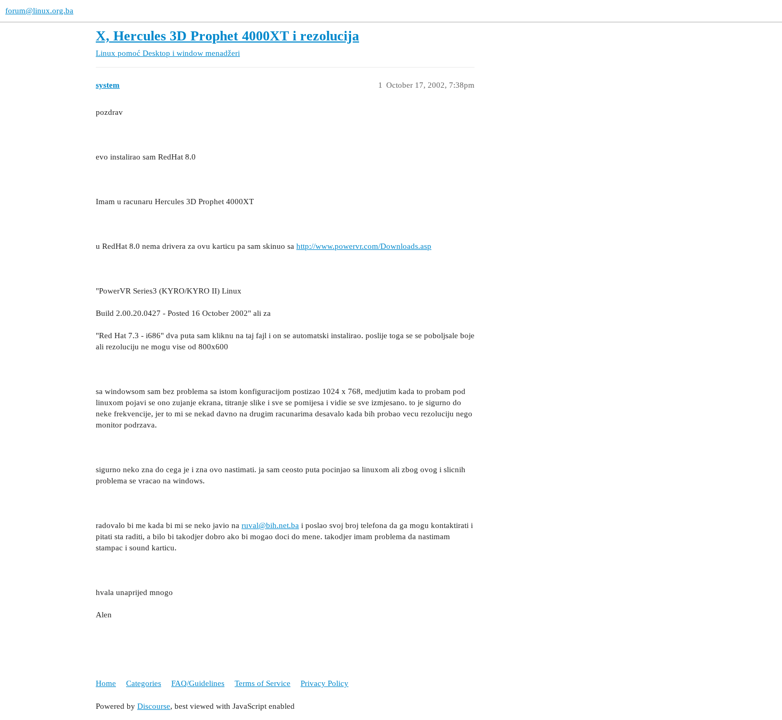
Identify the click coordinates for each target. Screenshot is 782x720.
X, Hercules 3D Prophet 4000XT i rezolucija (227, 36)
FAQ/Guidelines (197, 683)
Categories (143, 683)
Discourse (153, 706)
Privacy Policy (324, 683)
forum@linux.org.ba (39, 10)
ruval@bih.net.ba (270, 525)
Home (106, 683)
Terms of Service (262, 683)
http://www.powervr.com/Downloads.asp (363, 246)
